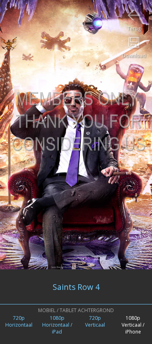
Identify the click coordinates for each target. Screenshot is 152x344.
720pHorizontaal (18, 321)
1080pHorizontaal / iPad (57, 325)
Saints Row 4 (76, 286)
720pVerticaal (95, 321)
